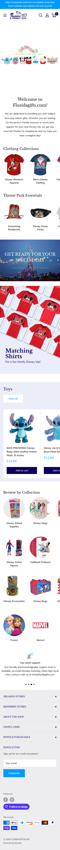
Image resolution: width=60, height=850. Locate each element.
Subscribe (14, 773)
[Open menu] (5, 15)
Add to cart (22, 470)
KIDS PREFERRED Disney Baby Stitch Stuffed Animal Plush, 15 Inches (21, 451)
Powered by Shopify (12, 843)
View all (13, 398)
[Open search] (40, 15)
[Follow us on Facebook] (5, 799)
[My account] (47, 15)
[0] (54, 15)
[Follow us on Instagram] (12, 799)
